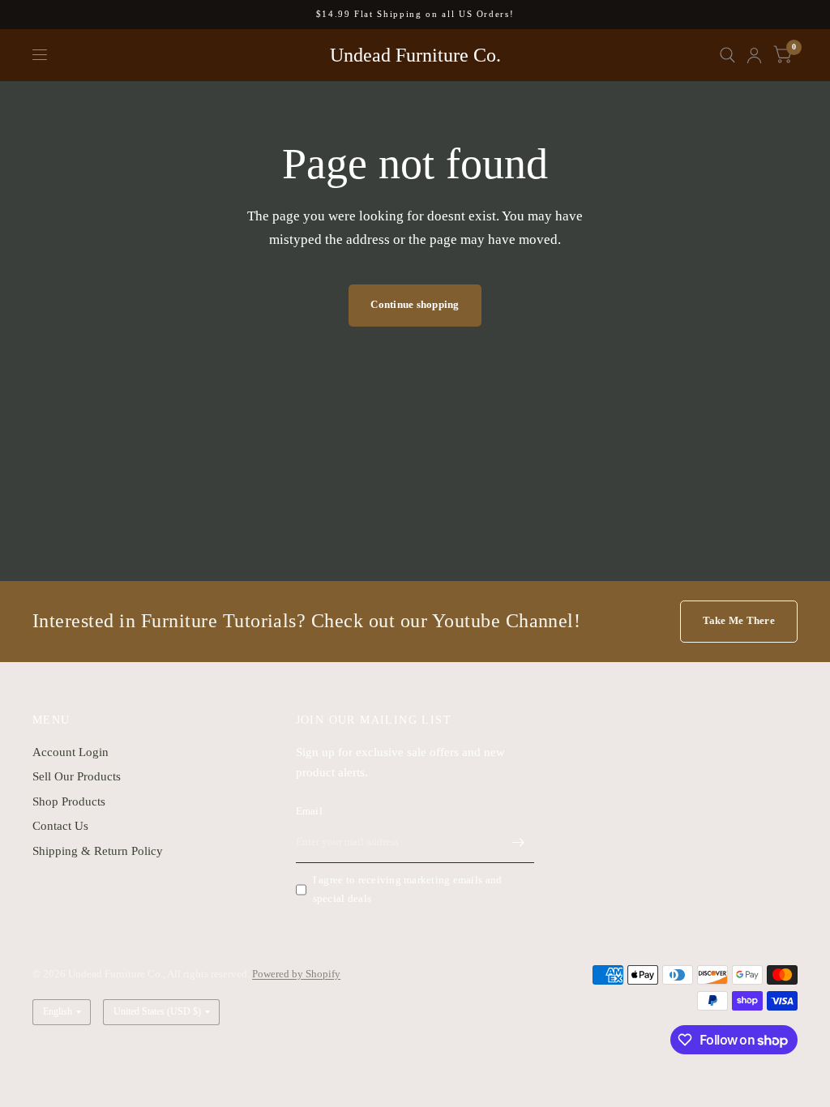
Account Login (70, 752)
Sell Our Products (76, 776)
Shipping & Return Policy (97, 850)
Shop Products (68, 801)
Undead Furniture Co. (415, 55)
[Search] (727, 55)
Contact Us (60, 825)
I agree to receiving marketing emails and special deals (408, 889)
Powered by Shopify (296, 974)
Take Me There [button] (739, 620)
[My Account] (754, 55)
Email (309, 811)
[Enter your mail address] (518, 842)
